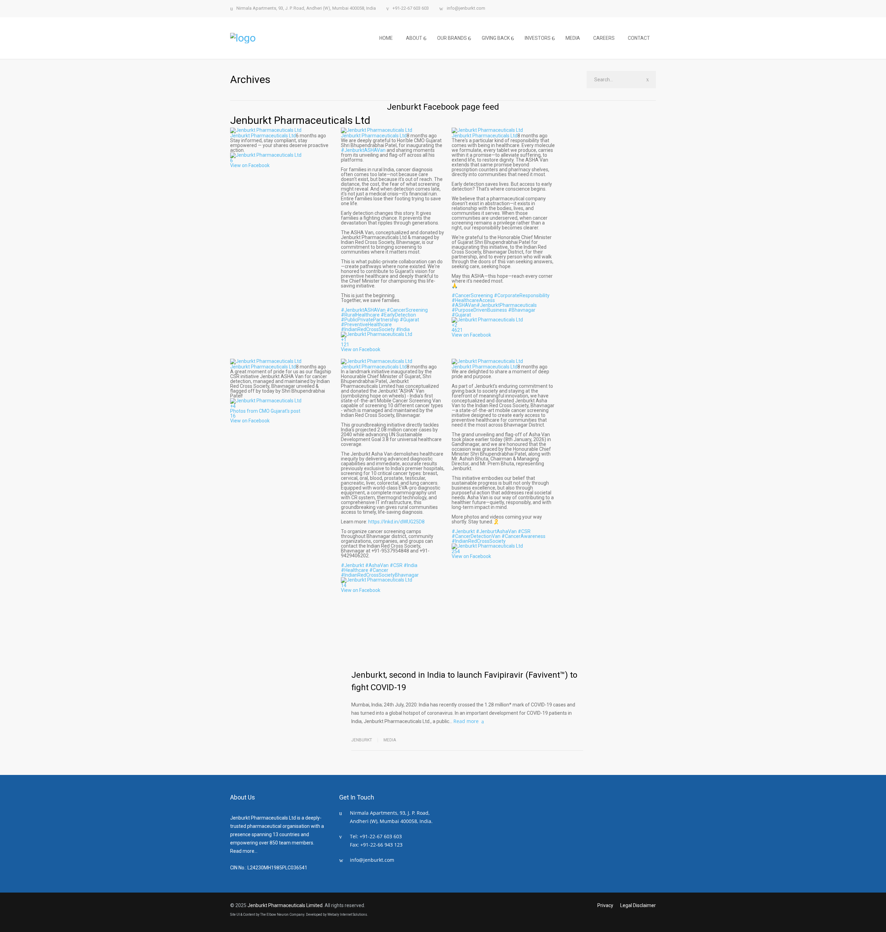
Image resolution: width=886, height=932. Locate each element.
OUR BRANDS (452, 38)
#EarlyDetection (398, 315)
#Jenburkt (352, 565)
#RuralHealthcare (360, 315)
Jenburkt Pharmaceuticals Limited (285, 905)
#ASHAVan (464, 305)
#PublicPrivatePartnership (370, 319)
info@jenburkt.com (466, 8)
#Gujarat (409, 319)
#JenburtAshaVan (496, 531)
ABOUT (414, 38)
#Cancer (378, 570)
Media (389, 740)
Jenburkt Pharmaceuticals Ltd (300, 120)
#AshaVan (377, 565)
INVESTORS (538, 38)
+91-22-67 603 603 (410, 8)
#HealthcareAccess (473, 300)
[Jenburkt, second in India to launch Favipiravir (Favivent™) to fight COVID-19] (409, 636)
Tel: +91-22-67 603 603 (376, 836)
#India (403, 329)
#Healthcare (354, 570)
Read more (466, 721)
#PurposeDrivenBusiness (479, 310)
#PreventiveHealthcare (366, 324)
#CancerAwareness (523, 536)
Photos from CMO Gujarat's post (265, 411)
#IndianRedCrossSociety (368, 329)
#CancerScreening (407, 310)
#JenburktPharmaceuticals (507, 305)
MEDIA (573, 38)
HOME (386, 38)
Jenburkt (361, 740)
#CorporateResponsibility (522, 295)
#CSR (396, 565)
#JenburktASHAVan (363, 150)
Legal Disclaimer (638, 905)
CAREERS (604, 38)
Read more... (243, 851)
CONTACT (639, 38)
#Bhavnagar (521, 310)
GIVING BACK (496, 38)
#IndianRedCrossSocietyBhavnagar (380, 575)
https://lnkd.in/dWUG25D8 (396, 521)
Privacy (605, 905)
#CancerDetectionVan (476, 536)
